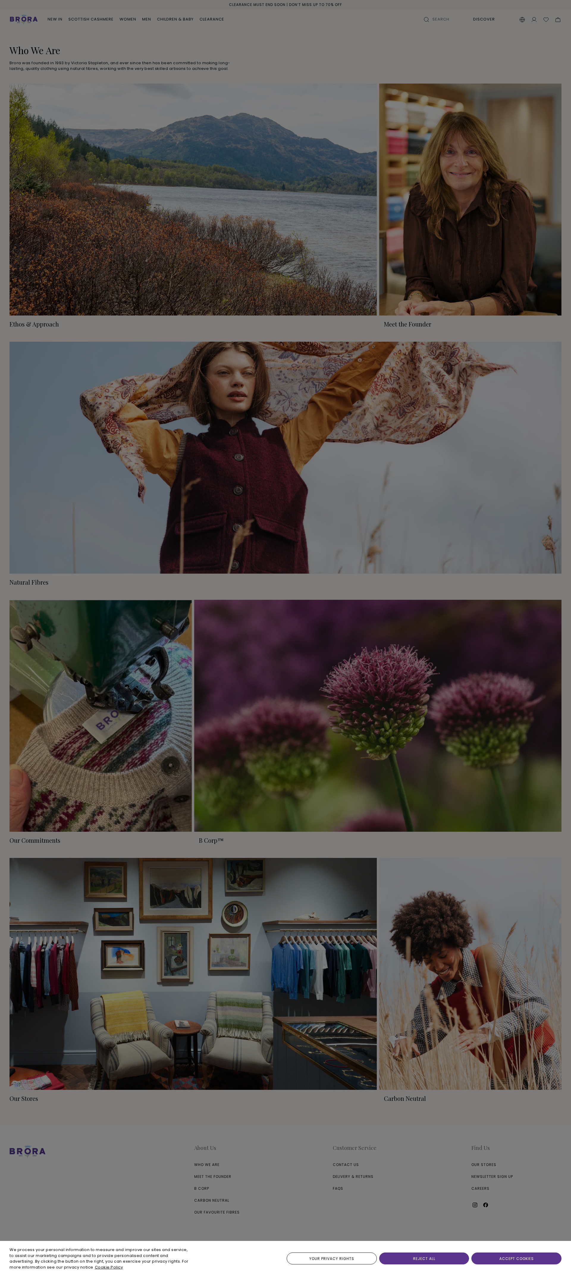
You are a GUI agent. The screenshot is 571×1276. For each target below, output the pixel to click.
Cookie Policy (109, 1267)
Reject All (424, 1258)
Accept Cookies (516, 1258)
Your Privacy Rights (331, 1258)
